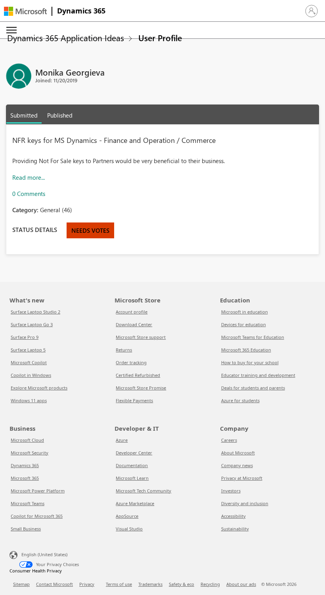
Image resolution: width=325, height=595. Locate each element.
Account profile (131, 312)
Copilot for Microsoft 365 (37, 516)
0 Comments (28, 194)
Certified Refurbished (138, 375)
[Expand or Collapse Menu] (11, 30)
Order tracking (131, 362)
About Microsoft (238, 453)
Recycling (210, 584)
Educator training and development (258, 375)
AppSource (127, 516)
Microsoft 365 (25, 478)
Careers (229, 440)
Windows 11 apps (29, 400)
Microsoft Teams (27, 503)
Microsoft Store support (141, 337)
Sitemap (21, 584)
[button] (311, 11)
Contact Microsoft (54, 584)
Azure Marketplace (135, 503)
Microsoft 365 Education (246, 350)
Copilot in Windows (31, 375)
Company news (237, 465)
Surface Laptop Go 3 (32, 324)
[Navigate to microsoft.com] (25, 11)
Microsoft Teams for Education (252, 337)
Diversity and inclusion (244, 503)
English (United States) (44, 554)
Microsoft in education (244, 312)
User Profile (160, 37)
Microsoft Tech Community (143, 491)
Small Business (26, 529)
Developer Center (134, 453)
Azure (122, 440)
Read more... (28, 177)
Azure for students (240, 400)
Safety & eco (181, 584)
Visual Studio (129, 529)
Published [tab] (60, 115)
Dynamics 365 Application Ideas (65, 37)
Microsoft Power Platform (38, 491)
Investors (231, 491)
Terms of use (119, 584)
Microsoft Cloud (27, 440)
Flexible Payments (134, 400)
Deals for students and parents (253, 388)
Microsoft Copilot (29, 362)
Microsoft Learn (132, 478)
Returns (124, 350)
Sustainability (235, 529)
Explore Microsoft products (39, 388)
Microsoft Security (29, 453)
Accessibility (233, 516)
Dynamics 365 (81, 10)
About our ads (241, 584)
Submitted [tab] (24, 115)
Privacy (86, 584)
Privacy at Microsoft (241, 478)
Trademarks (150, 584)
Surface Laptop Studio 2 (35, 312)
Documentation (132, 465)
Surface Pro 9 (24, 337)
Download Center (134, 324)
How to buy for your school (250, 362)
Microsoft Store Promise (141, 388)
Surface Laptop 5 (28, 350)
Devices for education (243, 324)
